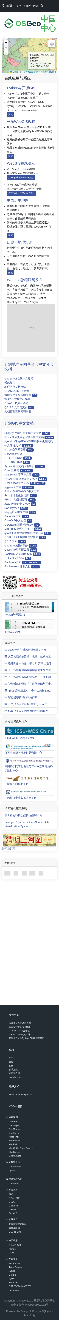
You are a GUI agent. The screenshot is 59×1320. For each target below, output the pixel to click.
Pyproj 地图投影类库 (19, 495)
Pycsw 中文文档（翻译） (23, 466)
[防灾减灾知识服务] (33, 873)
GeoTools (13, 1205)
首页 (8, 6)
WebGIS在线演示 (21, 163)
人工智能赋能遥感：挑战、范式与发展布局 (33, 656)
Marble (12, 1249)
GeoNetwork (15, 1166)
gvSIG (12, 1271)
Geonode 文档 (16, 516)
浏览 (10, 114)
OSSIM (12, 1209)
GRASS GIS (15, 1245)
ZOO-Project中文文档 (19, 503)
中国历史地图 (18, 200)
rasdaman (14, 1290)
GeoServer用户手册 (20, 545)
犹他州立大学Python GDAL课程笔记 (26, 1038)
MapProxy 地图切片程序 (22, 528)
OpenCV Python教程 (16, 403)
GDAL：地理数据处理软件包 (24, 537)
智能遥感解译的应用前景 (22, 697)
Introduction (15, 1077)
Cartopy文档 (15, 507)
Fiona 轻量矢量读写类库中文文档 (28, 437)
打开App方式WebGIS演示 (21, 177)
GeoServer (14, 1133)
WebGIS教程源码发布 (24, 280)
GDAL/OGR (14, 1198)
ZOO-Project (15, 1263)
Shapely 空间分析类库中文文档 (26, 433)
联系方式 (13, 1069)
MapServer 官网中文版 (21, 474)
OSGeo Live (15, 1232)
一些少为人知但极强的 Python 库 (27, 704)
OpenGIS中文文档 (17, 520)
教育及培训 (14, 1228)
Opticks (12, 1275)
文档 (18, 5)
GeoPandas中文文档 (24, 482)
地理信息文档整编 (15, 386)
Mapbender (14, 1136)
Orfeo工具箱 (17, 470)
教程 (11, 1062)
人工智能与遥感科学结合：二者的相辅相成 (33, 677)
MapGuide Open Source (21, 1148)
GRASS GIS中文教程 (17, 390)
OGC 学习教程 (16, 462)
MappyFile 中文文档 (19, 512)
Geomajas (14, 1125)
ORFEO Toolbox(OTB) (20, 1286)
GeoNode (13, 1183)
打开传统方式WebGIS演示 (21, 193)
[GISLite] (24, 873)
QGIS (11, 1252)
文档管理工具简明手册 (17, 411)
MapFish (13, 1144)
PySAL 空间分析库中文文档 (25, 478)
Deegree (13, 1121)
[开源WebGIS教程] (7, 873)
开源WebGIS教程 (21, 122)
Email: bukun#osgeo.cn (20, 1094)
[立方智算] (41, 873)
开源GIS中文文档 (19, 423)
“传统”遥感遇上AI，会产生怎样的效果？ (31, 690)
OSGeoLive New (17, 558)
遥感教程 (9, 382)
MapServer (14, 1152)
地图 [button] (26, 5)
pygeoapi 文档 (18, 487)
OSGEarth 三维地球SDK (21, 524)
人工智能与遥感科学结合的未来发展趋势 (31, 670)
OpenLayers (15, 1155)
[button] (6, 42)
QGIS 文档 (14, 541)
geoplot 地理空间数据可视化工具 (27, 533)
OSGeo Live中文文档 (19, 1034)
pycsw (12, 1170)
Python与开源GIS (21, 88)
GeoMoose (14, 1129)
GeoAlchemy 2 (13, 453)
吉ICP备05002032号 (36, 1304)
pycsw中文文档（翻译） (21, 1027)
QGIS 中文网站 (17, 458)
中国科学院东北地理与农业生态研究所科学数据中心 (29, 768)
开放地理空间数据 (17, 1224)
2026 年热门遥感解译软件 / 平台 (26, 649)
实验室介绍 (14, 1073)
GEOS (12, 1202)
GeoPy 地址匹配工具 (20, 549)
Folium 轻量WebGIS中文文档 (21, 491)
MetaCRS (13, 1282)
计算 (35, 5)
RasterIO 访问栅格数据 (22, 553)
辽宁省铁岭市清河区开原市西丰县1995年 (39, 71)
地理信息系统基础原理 (20, 395)
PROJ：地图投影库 (19, 499)
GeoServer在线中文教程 (18, 378)
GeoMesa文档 (22, 562)
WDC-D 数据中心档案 (17, 399)
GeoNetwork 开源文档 (21, 566)
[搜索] (41, 6)
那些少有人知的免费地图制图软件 (27, 710)
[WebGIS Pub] (31, 327)
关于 (11, 1058)
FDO (11, 1194)
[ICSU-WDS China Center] (16, 873)
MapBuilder (14, 1140)
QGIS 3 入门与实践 (18, 407)
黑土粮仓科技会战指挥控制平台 (23, 815)
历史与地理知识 (19, 242)
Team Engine (15, 1267)
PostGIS (13, 1213)
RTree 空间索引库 (18, 449)
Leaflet (15, 71)
